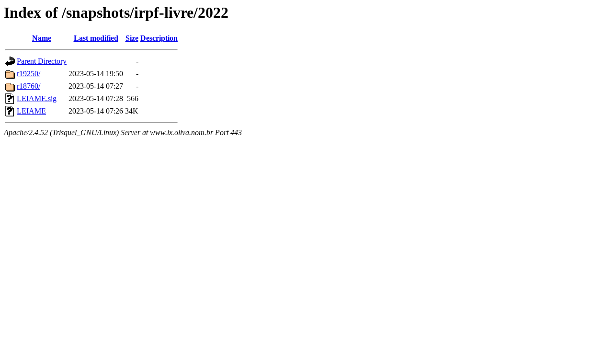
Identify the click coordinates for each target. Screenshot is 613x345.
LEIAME (31, 111)
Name (41, 38)
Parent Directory (42, 61)
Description (159, 38)
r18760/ (28, 86)
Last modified (96, 38)
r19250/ (28, 73)
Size (131, 38)
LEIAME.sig (37, 98)
